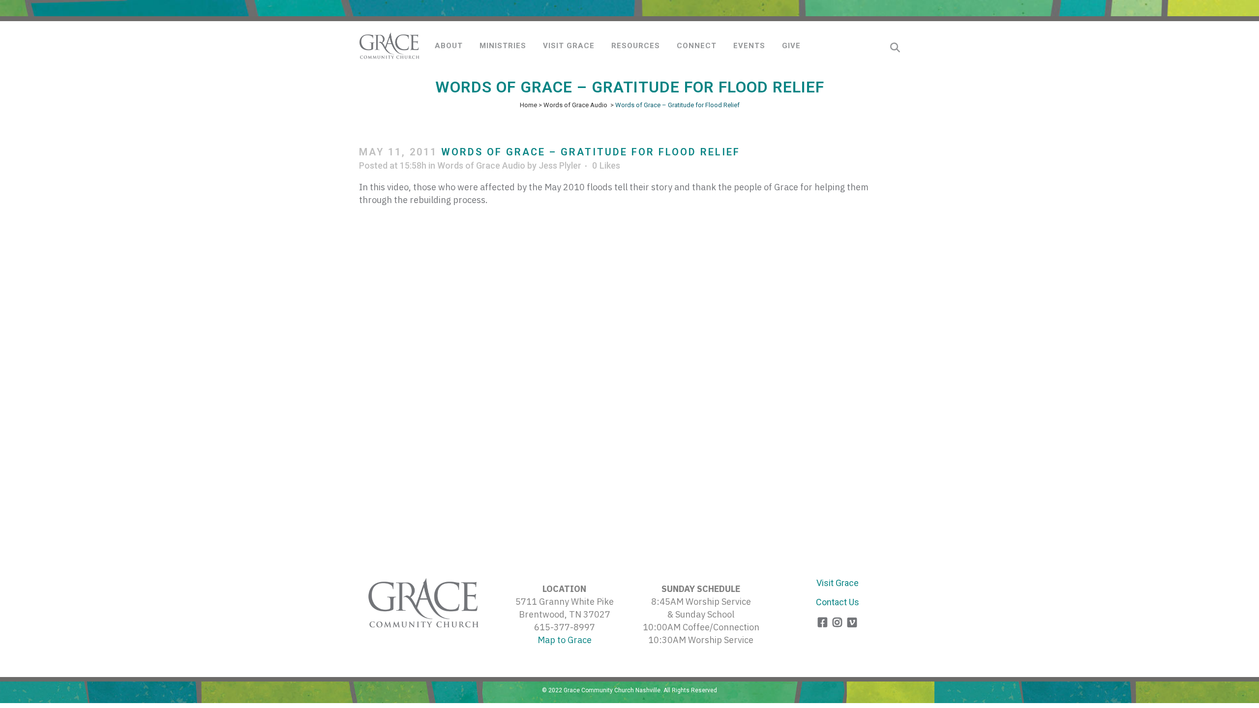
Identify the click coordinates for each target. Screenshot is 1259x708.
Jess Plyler (560, 165)
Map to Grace (565, 640)
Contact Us (837, 602)
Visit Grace (837, 583)
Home (528, 105)
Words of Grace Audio (575, 105)
